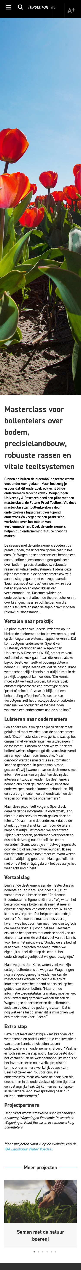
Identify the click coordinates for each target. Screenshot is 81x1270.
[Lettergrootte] (71, 10)
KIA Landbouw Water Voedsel (28, 1149)
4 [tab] (47, 1252)
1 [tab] (34, 1252)
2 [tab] (38, 1252)
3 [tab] (43, 1252)
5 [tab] (51, 1252)
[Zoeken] (20, 8)
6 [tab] (56, 1252)
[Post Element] (40, 1213)
